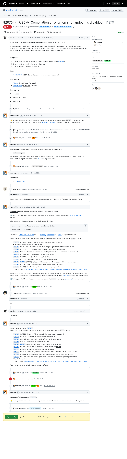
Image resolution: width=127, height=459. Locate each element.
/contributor (50, 235)
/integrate (66, 275)
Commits (28, 32)
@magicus (14, 149)
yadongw (16, 293)
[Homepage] (4, 3)
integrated (36, 372)
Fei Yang (15, 83)
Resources (34, 4)
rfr (33, 138)
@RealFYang (23, 83)
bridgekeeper (15, 115)
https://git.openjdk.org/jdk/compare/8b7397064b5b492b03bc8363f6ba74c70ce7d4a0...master (55, 269)
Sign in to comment (66, 417)
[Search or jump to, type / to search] (101, 3)
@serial (58, 346)
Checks (41, 32)
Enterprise (59, 4)
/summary (43, 235)
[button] (46, 38)
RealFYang (16, 189)
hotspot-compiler (37, 166)
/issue (60, 235)
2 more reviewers (97, 39)
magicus (16, 27)
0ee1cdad (22, 181)
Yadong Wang (17, 85)
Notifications (92, 10)
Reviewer (61, 61)
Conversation (13, 32)
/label (39, 159)
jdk (16, 10)
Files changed (56, 32)
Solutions (22, 4)
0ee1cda (87, 109)
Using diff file (16, 101)
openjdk (9, 10)
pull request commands (48, 122)
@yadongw (26, 85)
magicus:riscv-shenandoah (62, 26)
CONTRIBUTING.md (74, 215)
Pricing (70, 4)
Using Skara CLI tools (19, 97)
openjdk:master (44, 26)
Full (17, 181)
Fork (105, 10)
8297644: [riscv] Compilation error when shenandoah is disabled (36, 109)
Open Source (47, 4)
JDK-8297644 (17, 75)
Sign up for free (12, 417)
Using (15, 94)
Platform (12, 4)
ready (34, 286)
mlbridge (13, 173)
